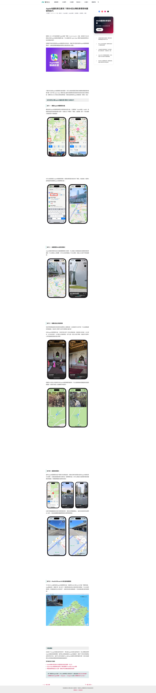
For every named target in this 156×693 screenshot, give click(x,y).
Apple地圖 (65, 13)
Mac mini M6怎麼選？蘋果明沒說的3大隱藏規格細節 (105, 44)
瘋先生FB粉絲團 (82, 673)
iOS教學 (48, 13)
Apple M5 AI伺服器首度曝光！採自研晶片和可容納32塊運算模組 (105, 56)
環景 (85, 13)
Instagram (69, 675)
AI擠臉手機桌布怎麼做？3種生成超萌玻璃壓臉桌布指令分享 (105, 38)
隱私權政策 (81, 690)
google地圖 (71, 13)
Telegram (62, 675)
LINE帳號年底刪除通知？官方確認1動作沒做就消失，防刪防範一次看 (105, 50)
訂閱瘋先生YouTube (80, 675)
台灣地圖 (76, 13)
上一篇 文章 (46, 684)
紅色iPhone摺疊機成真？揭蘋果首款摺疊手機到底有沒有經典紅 (105, 61)
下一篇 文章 (88, 684)
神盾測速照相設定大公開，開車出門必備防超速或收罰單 (60, 668)
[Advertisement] (67, 24)
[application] (58, 2)
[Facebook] (99, 11)
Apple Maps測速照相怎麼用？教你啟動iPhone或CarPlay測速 (62, 666)
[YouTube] (102, 11)
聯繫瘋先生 (76, 690)
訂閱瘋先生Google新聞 (53, 675)
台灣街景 (81, 13)
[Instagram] (105, 11)
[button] (98, 2)
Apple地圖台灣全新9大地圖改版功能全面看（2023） (60, 664)
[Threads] (108, 11)
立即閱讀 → (99, 29)
